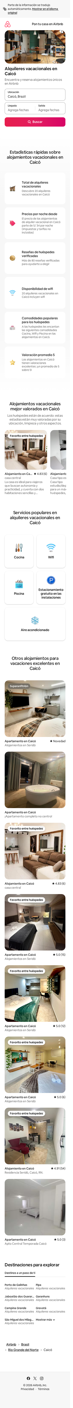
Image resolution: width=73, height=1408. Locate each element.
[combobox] (35, 96)
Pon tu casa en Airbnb (47, 24)
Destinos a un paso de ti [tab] (20, 1273)
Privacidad (27, 1389)
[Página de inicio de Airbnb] (8, 24)
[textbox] (20, 110)
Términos (43, 1389)
